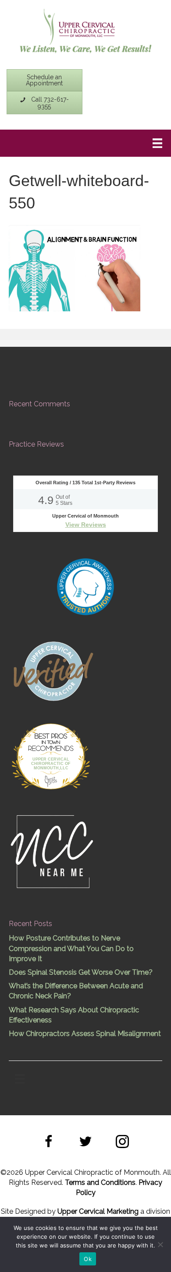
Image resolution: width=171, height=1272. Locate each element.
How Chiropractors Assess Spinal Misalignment (85, 1033)
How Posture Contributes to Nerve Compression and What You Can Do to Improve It (71, 948)
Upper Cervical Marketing (98, 1211)
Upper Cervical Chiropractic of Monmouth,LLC (51, 763)
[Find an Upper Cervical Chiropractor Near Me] (52, 850)
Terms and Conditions (100, 1182)
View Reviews (85, 524)
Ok (88, 1258)
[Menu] (157, 143)
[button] (49, 1143)
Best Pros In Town (51, 737)
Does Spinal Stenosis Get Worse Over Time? (81, 972)
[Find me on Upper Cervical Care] (52, 670)
